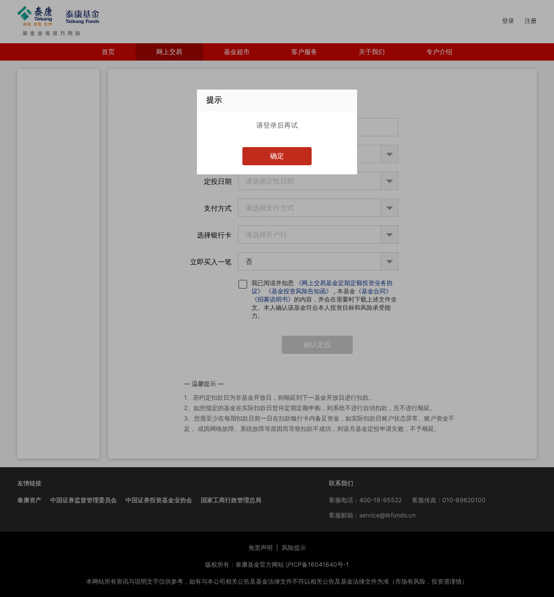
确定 (277, 155)
